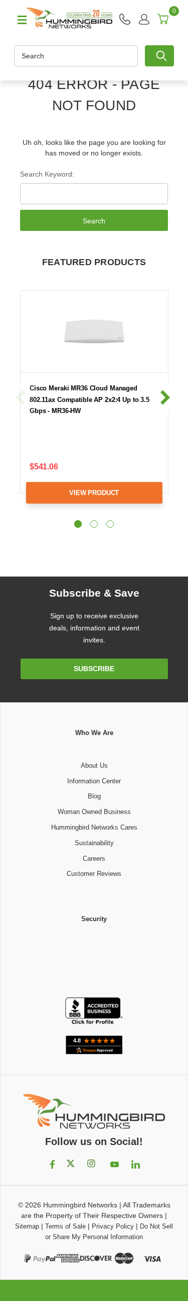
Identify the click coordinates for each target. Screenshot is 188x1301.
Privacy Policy (113, 1226)
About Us (94, 765)
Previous (20, 397)
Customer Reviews (94, 873)
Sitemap (27, 1226)
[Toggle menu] (18, 19)
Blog (94, 796)
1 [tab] (78, 524)
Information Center (94, 781)
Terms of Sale (65, 1226)
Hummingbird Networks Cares (94, 827)
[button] (94, 960)
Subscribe (94, 669)
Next (164, 397)
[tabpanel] (94, 404)
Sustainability (94, 843)
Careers (94, 858)
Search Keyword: (47, 174)
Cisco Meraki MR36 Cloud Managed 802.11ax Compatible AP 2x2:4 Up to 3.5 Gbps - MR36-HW (89, 399)
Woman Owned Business (94, 812)
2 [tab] (94, 524)
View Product (94, 493)
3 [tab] (110, 524)
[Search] (159, 55)
